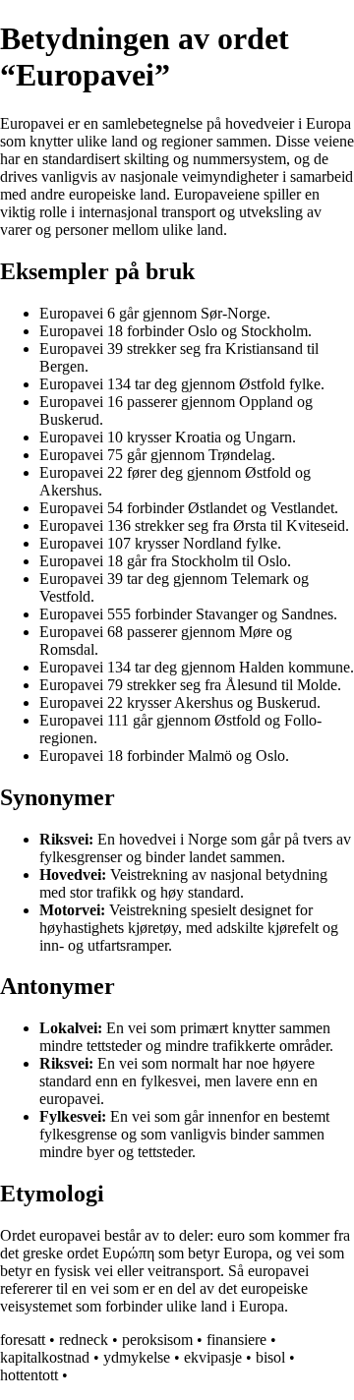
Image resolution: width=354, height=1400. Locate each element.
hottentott (29, 1375)
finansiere (236, 1339)
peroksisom (157, 1339)
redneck (83, 1339)
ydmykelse (136, 1357)
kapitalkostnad (44, 1357)
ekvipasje (213, 1357)
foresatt (22, 1339)
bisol (270, 1357)
